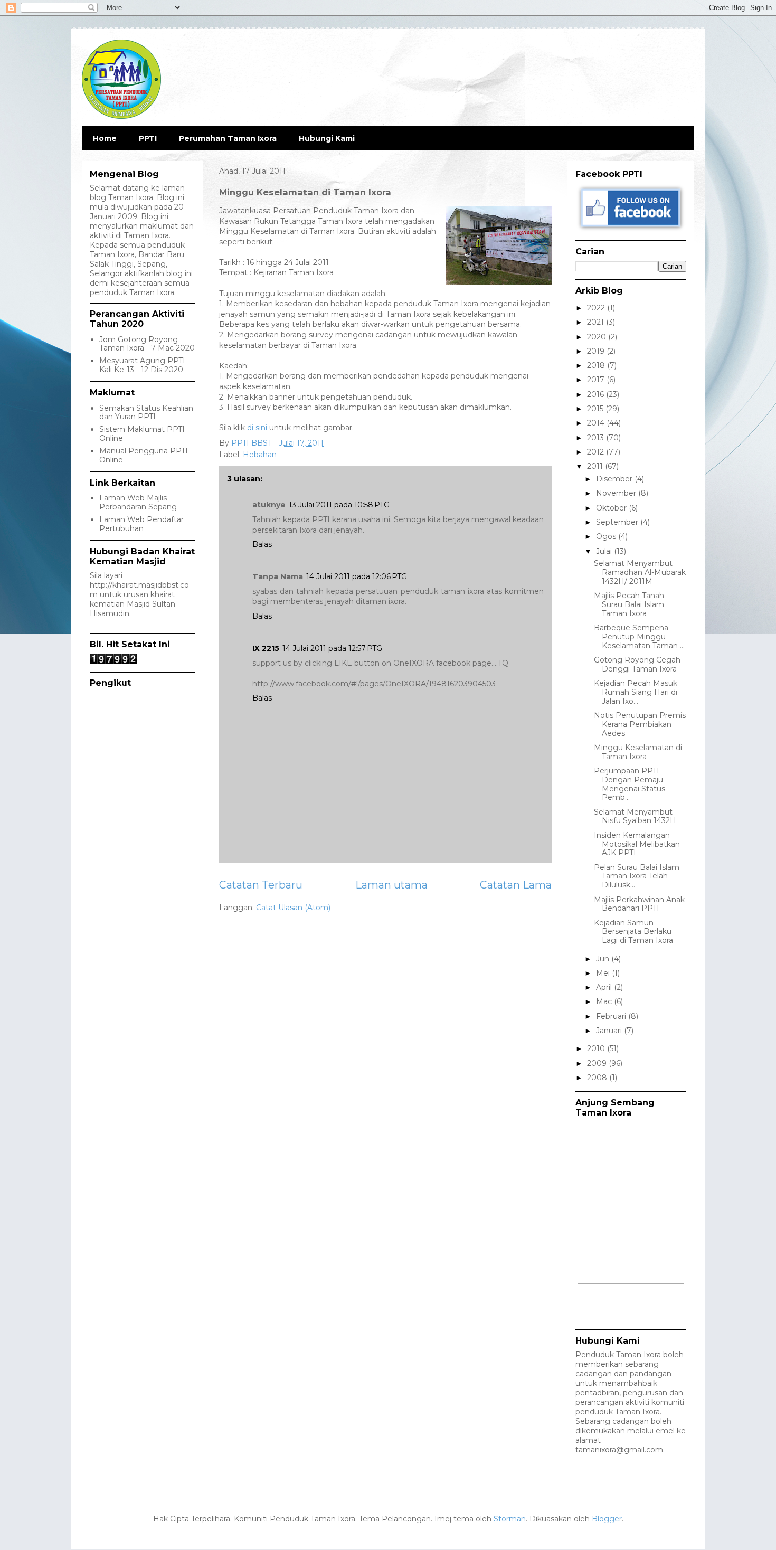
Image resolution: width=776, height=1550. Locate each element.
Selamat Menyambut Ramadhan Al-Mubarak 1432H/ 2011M (640, 572)
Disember (615, 479)
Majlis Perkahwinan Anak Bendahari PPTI (639, 904)
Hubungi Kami (327, 138)
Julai (605, 551)
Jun (603, 958)
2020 (597, 337)
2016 (596, 394)
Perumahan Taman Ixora (228, 138)
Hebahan (260, 454)
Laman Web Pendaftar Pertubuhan (141, 524)
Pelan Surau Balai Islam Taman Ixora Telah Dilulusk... (636, 876)
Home (105, 138)
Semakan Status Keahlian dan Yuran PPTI (146, 412)
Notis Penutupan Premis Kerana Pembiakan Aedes (640, 724)
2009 (598, 1063)
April (605, 987)
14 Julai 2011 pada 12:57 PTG (332, 648)
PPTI (148, 138)
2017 (597, 379)
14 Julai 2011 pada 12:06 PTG (356, 576)
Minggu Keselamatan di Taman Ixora (638, 752)
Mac (605, 1001)
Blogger (607, 1519)
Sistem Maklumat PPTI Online (142, 433)
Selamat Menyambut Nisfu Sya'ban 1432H (635, 816)
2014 (597, 423)
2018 (597, 365)
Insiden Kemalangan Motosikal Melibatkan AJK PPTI (637, 844)
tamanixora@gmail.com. (620, 1449)
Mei (604, 973)
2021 (596, 322)
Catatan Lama (516, 884)
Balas (262, 544)
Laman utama (391, 884)
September (618, 522)
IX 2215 (265, 648)
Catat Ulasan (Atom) (293, 907)
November (617, 493)
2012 (596, 452)
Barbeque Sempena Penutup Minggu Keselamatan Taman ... (639, 636)
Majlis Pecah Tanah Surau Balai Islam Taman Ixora (629, 604)
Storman (510, 1519)
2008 (598, 1077)
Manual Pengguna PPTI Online (143, 455)
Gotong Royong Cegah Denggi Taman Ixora (637, 664)
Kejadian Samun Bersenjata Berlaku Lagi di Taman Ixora (633, 932)
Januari (610, 1030)
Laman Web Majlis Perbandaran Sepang (138, 502)
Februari (612, 1016)
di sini (257, 427)
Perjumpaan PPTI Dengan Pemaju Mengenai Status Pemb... (629, 784)
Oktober (612, 508)
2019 (597, 351)
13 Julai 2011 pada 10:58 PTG (339, 504)
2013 (596, 437)
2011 (596, 466)
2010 (597, 1048)
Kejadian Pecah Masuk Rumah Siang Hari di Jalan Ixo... (635, 692)
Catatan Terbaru (260, 884)
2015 (596, 408)
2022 (597, 308)
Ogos (607, 536)
